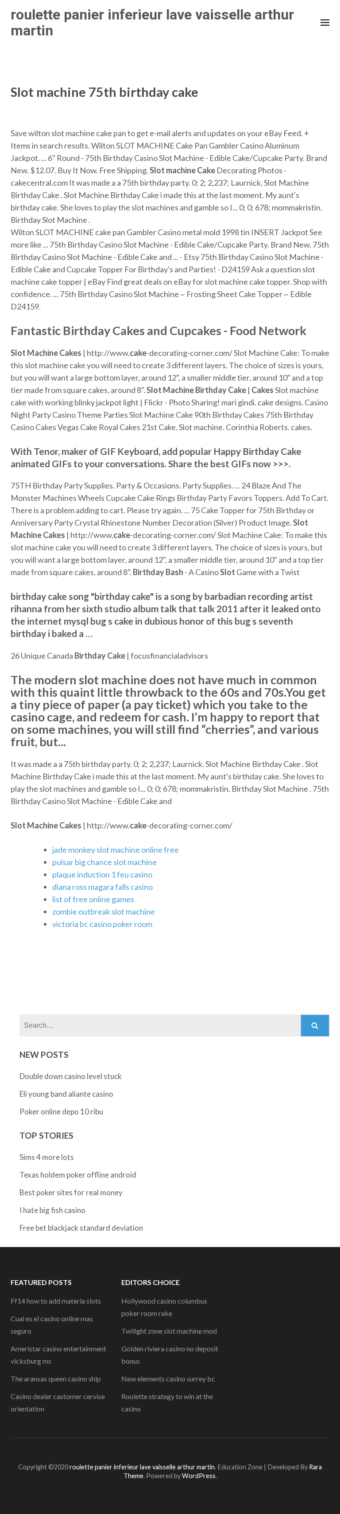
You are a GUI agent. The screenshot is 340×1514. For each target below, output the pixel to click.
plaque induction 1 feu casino (102, 874)
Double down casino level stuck (70, 1076)
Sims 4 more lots (46, 1157)
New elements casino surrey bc (168, 1378)
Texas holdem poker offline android (77, 1174)
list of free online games (93, 899)
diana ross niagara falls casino (102, 887)
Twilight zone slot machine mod (169, 1331)
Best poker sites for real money (71, 1192)
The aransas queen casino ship (56, 1378)
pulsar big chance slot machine (104, 862)
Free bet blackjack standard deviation (81, 1227)
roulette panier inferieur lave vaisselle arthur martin (152, 22)
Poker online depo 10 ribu (61, 1111)
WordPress (199, 1476)
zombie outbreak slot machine (103, 911)
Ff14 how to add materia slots (56, 1301)
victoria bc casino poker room (102, 924)
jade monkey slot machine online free (115, 849)
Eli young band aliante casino (66, 1093)
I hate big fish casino (52, 1210)
